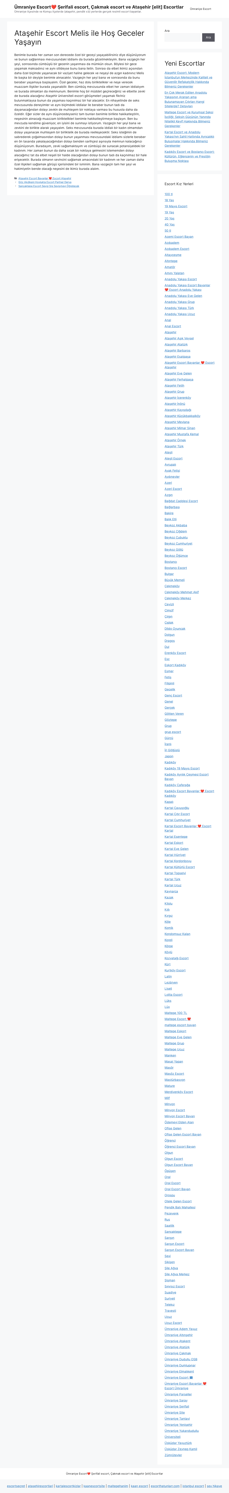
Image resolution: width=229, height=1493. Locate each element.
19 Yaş (169, 212)
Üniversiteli (173, 1437)
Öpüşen (170, 1171)
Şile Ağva (171, 1268)
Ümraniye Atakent (177, 1341)
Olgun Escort (174, 1159)
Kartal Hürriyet (175, 855)
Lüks (168, 1001)
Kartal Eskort (174, 843)
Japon (169, 756)
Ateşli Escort (173, 458)
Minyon (170, 1104)
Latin (168, 976)
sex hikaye (214, 1486)
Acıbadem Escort (177, 249)
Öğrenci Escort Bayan (180, 1146)
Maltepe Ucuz (174, 1049)
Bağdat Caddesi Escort (181, 501)
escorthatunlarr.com (165, 1486)
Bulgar (169, 574)
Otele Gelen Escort (178, 1201)
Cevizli (169, 604)
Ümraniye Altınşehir (179, 1335)
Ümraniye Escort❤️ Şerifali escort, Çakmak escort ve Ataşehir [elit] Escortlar (99, 7)
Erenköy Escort (175, 653)
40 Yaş (170, 224)
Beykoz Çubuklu (176, 537)
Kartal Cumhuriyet (178, 820)
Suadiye (170, 1292)
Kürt (167, 964)
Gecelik (170, 689)
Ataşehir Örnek (175, 440)
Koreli (168, 940)
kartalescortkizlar (68, 1486)
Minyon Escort (175, 1110)
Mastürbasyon (175, 1080)
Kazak (169, 897)
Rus (167, 1219)
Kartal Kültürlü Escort (180, 867)
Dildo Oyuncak (175, 628)
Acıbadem (172, 243)
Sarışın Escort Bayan (179, 1250)
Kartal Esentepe (176, 836)
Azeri (168, 483)
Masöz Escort (174, 1073)
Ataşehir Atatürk (176, 344)
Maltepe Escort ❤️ (178, 1019)
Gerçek (170, 707)
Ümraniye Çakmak (178, 1353)
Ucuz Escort (173, 1323)
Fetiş (168, 677)
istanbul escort (193, 1486)
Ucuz (168, 1317)
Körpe (169, 946)
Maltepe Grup (174, 1043)
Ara (167, 31)
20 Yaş (169, 218)
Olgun (169, 1152)
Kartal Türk (172, 879)
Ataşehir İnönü (175, 404)
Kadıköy (170, 762)
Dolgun (170, 634)
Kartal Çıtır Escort (177, 814)
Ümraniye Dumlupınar (180, 1365)
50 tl (168, 230)
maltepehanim (118, 1486)
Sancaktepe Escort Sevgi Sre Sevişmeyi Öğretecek (48, 185)
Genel (169, 701)
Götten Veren (174, 713)
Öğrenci (170, 1140)
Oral (167, 1177)
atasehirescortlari (40, 1486)
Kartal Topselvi (175, 873)
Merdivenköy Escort (179, 1092)
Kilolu (168, 903)
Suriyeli (170, 1298)
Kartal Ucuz (173, 885)
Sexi (168, 1256)
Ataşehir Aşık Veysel (179, 338)
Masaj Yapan (174, 1061)
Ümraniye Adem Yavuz (181, 1329)
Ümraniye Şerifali (177, 1406)
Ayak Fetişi (172, 470)
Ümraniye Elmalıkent (179, 1371)
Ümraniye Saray (176, 1400)
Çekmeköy (172, 586)
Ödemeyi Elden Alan (179, 1122)
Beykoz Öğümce (176, 555)
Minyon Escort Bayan (180, 1116)
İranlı (168, 744)
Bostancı (171, 562)
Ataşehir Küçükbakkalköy (182, 416)
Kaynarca (171, 891)
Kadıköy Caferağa (177, 785)
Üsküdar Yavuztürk (178, 1443)
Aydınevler (172, 476)
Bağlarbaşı (172, 507)
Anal (168, 320)
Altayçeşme (173, 255)
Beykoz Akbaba (176, 525)
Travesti (170, 1310)
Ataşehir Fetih (174, 385)
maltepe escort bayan (180, 1025)
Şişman (170, 1280)
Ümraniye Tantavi (177, 1418)
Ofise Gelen (173, 1128)
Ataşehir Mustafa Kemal (182, 434)
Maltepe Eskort (175, 1031)
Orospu (170, 1195)
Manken (170, 1055)
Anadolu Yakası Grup (180, 302)
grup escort (173, 732)
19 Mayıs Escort (176, 206)
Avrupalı (170, 464)
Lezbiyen (171, 982)
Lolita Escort (173, 994)
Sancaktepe (173, 1231)
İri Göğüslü (172, 750)
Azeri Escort (173, 489)
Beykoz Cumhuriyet (178, 543)
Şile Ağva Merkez (177, 1274)
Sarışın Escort (174, 1244)
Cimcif (169, 610)
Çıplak (169, 622)
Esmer (169, 671)
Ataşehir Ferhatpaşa (179, 379)
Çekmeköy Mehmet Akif (182, 592)
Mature (170, 1086)
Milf (167, 1098)
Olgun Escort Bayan (179, 1165)
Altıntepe (171, 261)
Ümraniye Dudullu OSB (181, 1359)
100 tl (169, 194)
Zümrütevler (173, 1455)
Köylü (168, 952)
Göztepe (171, 720)
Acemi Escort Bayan (179, 236)
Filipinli (169, 683)
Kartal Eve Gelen (177, 849)
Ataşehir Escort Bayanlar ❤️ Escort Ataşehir (44, 178)
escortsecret (16, 1486)
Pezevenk (172, 1213)
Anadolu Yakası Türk (179, 308)
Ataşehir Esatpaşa (178, 356)
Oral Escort (173, 1183)
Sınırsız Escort (175, 1286)
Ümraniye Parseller (178, 1394)
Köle (168, 922)
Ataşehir (170, 332)
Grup (168, 726)
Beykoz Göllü (174, 549)
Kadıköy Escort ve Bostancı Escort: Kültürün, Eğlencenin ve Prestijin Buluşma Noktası (190, 156)
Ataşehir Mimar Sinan (180, 428)
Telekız (170, 1304)
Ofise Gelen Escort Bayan (183, 1134)
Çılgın (168, 616)
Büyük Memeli (175, 580)
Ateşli (168, 452)
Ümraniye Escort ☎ (179, 1377)
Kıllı (167, 909)
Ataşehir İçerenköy (178, 397)
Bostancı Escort (176, 568)
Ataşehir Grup (174, 391)
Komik (169, 928)
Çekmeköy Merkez (178, 598)
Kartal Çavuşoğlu (177, 808)
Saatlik (169, 1225)
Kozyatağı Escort (177, 958)
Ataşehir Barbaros (177, 350)
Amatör (170, 267)
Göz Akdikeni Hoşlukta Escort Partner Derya (44, 182)
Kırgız (169, 915)
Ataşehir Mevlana (177, 422)
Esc (167, 659)
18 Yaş (169, 200)
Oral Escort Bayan (177, 1189)
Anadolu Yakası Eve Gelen (183, 296)
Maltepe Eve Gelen (178, 1037)
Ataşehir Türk (174, 446)
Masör (169, 1067)
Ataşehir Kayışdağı (178, 410)
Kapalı (169, 802)
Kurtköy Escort (175, 970)
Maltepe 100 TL (176, 1013)
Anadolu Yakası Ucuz (180, 314)
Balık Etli (171, 519)
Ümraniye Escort (200, 9)
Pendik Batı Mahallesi (180, 1207)
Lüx (167, 1007)
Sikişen (170, 1262)
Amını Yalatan (174, 273)
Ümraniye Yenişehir (178, 1425)
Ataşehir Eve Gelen (178, 373)
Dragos (170, 641)
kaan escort (139, 1486)
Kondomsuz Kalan (177, 934)
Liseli (168, 988)
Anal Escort (173, 326)
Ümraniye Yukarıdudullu (182, 1431)
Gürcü (169, 738)
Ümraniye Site (175, 1412)
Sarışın (169, 1238)
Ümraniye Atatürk (177, 1347)
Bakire (169, 513)
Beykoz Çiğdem (176, 531)
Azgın (169, 495)
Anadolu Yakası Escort (181, 279)
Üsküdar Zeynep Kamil (181, 1449)
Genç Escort (173, 695)
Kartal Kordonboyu (178, 861)
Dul (167, 647)
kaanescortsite (94, 1486)
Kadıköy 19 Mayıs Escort (182, 768)
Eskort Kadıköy (175, 665)
